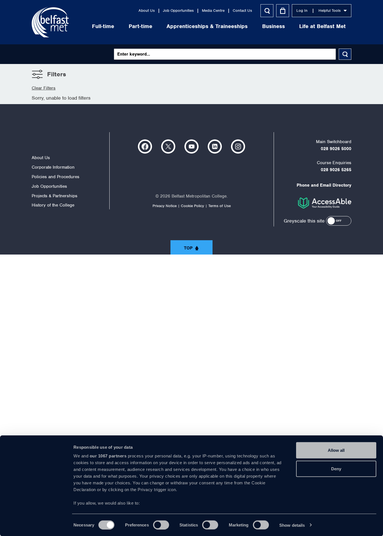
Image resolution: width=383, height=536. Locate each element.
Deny (336, 468)
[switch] (161, 524)
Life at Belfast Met (322, 26)
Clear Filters (44, 88)
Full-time (103, 26)
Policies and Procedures (55, 177)
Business (273, 26)
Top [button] (188, 248)
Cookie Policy (192, 205)
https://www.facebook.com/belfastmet (145, 146)
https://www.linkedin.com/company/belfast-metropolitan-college (214, 146)
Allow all (336, 450)
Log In (302, 10)
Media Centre (213, 10)
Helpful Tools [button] (330, 10)
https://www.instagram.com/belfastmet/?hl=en (238, 146)
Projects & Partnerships (54, 196)
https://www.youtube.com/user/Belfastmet (191, 146)
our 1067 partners (108, 455)
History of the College (53, 205)
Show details (292, 525)
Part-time (140, 26)
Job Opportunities (49, 186)
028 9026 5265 (336, 170)
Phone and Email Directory (324, 185)
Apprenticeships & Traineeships (207, 26)
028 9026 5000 (336, 149)
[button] (338, 221)
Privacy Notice (165, 205)
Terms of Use (219, 205)
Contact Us (242, 10)
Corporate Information (53, 167)
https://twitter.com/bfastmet (168, 146)
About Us (147, 10)
